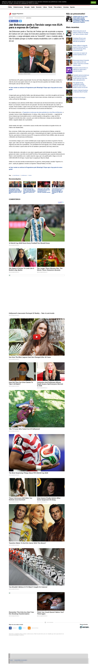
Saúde (33, 7)
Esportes (72, 7)
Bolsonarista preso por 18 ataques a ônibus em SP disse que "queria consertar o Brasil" (80, 32)
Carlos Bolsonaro (16, 175)
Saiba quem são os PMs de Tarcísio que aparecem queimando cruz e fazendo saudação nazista (44, 190)
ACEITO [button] (93, 2)
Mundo (50, 7)
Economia (38, 7)
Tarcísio (30, 175)
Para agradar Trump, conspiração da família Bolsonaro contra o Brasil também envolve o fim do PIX (15, 191)
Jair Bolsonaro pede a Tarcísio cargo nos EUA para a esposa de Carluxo (35, 26)
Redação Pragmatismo (17, 13)
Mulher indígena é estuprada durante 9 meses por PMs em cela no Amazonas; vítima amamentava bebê (80, 48)
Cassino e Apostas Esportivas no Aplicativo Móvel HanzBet (80, 91)
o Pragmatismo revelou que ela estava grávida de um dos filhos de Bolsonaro (42, 112)
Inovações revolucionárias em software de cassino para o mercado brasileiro (80, 69)
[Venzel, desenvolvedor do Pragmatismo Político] (84, 626)
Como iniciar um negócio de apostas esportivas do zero (80, 53)
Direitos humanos (18, 7)
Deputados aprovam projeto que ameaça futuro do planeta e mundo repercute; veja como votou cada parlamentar (81, 77)
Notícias (11, 17)
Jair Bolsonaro (24, 175)
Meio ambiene (58, 7)
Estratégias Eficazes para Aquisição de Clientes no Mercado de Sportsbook (79, 40)
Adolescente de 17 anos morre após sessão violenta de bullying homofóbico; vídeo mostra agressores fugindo (81, 19)
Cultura (45, 7)
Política (10, 7)
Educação (27, 7)
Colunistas (66, 7)
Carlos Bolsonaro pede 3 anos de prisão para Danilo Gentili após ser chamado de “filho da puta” (58, 191)
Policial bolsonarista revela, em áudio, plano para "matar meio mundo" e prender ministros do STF (29, 191)
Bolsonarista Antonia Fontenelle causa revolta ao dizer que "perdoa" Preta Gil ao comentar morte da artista (81, 63)
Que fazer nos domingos (79, 97)
